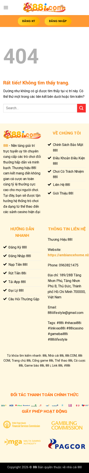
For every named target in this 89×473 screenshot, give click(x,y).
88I (5, 146)
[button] (5, 7)
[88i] (44, 7)
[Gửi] (81, 108)
